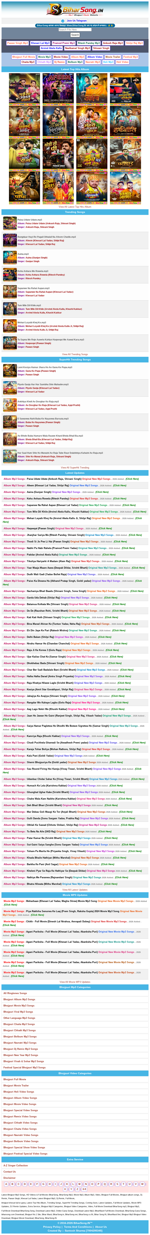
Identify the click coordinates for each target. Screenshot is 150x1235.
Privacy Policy (52, 1226)
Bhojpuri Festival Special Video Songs (25, 1153)
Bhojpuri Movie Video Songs (19, 1104)
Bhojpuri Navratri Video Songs (20, 1135)
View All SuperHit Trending (75, 467)
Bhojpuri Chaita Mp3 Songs (19, 1024)
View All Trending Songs (75, 354)
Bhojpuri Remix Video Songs (20, 1116)
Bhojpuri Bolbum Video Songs (20, 1141)
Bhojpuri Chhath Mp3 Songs (19, 1030)
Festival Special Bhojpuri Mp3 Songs (24, 1067)
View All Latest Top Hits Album (75, 206)
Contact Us (9, 1171)
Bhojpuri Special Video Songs (20, 1110)
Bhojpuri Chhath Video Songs (20, 1122)
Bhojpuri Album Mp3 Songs (19, 999)
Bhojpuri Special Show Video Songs (24, 1147)
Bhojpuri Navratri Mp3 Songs (19, 1042)
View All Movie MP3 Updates (75, 982)
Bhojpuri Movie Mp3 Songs (18, 1005)
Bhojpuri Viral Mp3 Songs (18, 1011)
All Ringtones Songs (15, 993)
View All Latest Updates (75, 889)
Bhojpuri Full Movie (14, 1079)
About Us (101, 1226)
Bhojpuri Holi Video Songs (18, 1091)
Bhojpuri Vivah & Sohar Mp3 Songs (23, 1061)
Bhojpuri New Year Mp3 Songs (20, 1055)
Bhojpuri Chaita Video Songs (20, 1129)
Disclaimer (9, 1178)
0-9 (84, 1189)
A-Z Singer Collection (15, 1165)
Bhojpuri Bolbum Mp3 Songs (20, 1036)
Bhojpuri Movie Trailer (16, 1085)
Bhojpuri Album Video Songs (20, 1098)
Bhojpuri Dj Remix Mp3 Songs (20, 1049)
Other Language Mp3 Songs (19, 1018)
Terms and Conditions (78, 1226)
